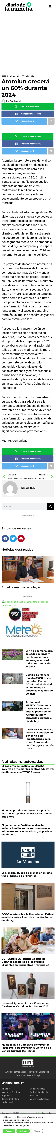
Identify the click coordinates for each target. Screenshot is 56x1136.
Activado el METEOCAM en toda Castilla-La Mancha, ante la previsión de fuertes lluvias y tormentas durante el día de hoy (39, 712)
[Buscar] (50, 506)
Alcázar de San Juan (10, 1092)
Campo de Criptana (10, 1099)
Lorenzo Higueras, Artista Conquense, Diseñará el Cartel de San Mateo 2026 (25, 1005)
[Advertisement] (28, 42)
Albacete (5, 1089)
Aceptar (9, 1131)
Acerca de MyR (34, 1075)
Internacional (10, 76)
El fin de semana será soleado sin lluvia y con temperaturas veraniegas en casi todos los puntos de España (39, 658)
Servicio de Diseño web (39, 1072)
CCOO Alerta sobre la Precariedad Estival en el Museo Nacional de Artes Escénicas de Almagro (27, 917)
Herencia (34, 1095)
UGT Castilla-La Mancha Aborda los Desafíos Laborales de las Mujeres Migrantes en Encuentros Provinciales (25, 962)
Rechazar (23, 1131)
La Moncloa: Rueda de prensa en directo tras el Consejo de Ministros (26, 874)
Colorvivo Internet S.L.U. (30, 1113)
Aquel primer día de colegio (21, 587)
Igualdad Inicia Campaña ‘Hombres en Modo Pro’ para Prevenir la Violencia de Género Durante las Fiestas (26, 1047)
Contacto (20, 1075)
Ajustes (37, 1131)
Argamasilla (7, 1095)
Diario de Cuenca (37, 1089)
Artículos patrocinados (15, 1072)
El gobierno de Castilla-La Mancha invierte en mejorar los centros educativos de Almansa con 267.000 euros (28, 769)
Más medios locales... (39, 1099)
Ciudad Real (7, 1102)
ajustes (25, 1125)
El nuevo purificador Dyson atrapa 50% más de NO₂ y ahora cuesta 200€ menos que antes (26, 813)
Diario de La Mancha (39, 1092)
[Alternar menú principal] (50, 6)
